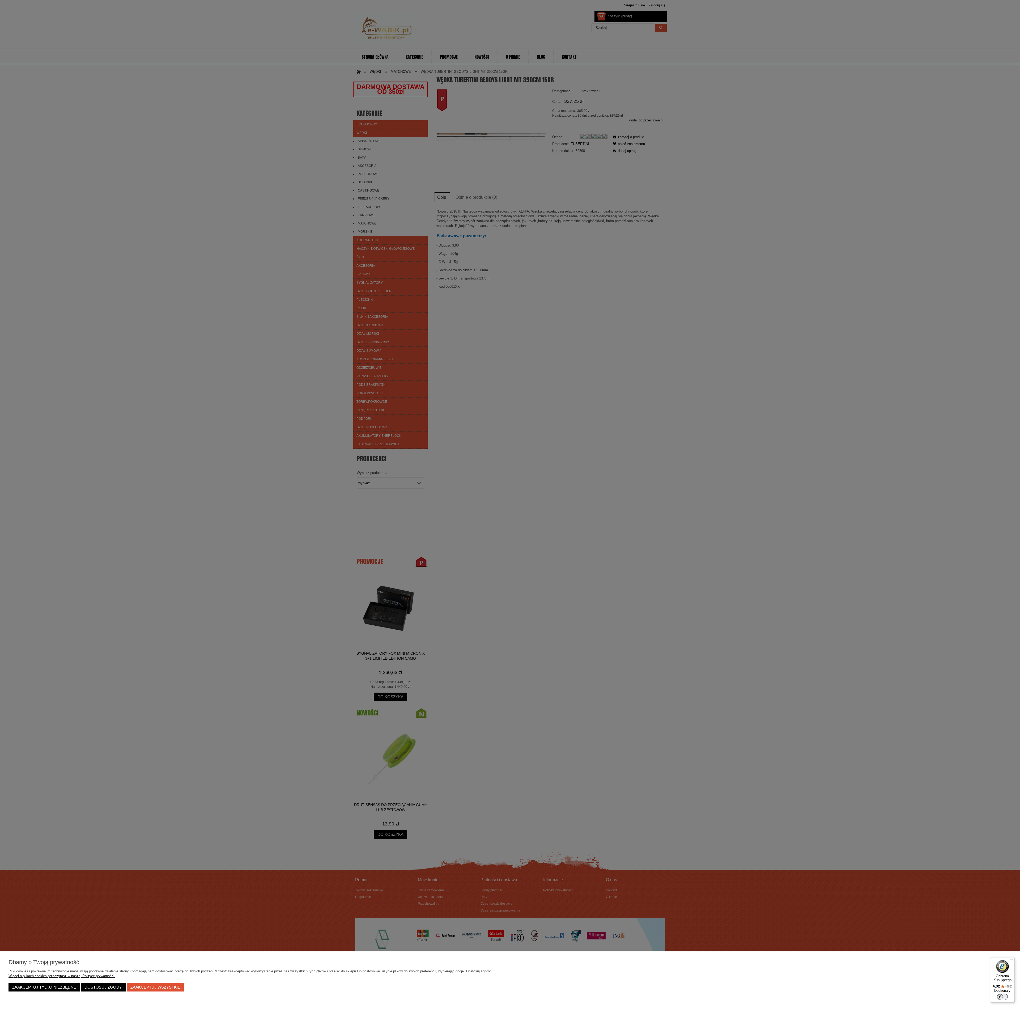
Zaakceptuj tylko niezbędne (44, 987)
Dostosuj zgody (103, 987)
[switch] (1002, 997)
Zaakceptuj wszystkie (155, 987)
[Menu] (1011, 960)
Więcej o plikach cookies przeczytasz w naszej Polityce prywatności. (61, 976)
